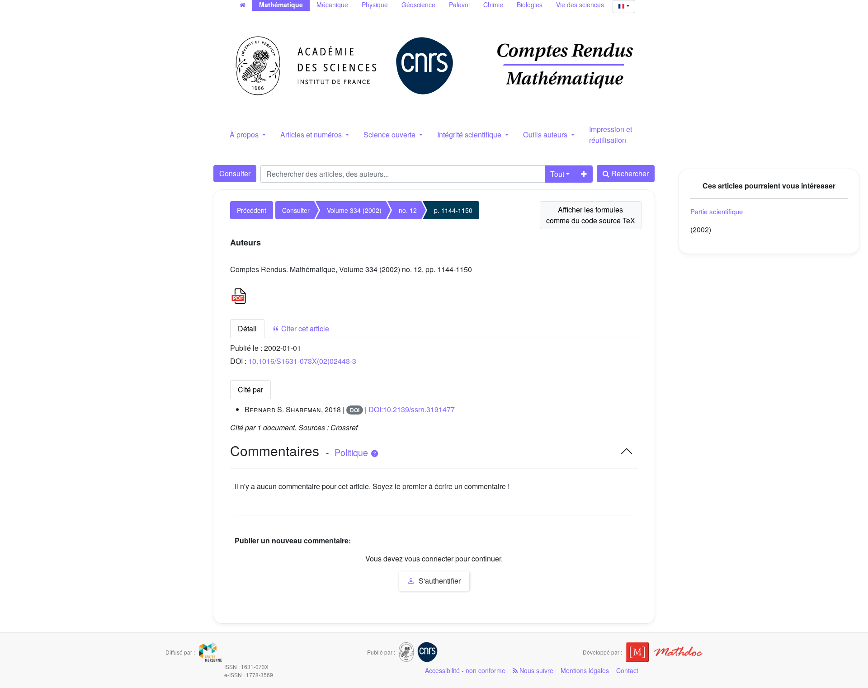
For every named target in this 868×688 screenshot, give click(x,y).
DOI (354, 410)
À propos (245, 134)
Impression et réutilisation (610, 134)
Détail (247, 328)
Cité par (250, 389)
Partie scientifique (716, 211)
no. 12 (408, 210)
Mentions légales (585, 670)
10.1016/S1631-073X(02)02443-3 (302, 361)
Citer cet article (304, 328)
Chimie (493, 4)
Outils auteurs (546, 134)
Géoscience (418, 4)
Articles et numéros (312, 134)
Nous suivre (535, 670)
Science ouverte (390, 134)
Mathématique (281, 4)
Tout (557, 174)
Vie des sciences (580, 4)
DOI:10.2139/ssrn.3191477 (411, 409)
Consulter (234, 173)
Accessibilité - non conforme (465, 670)
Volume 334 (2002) (354, 210)
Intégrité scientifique (470, 134)
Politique (352, 452)
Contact (627, 670)
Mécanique (332, 4)
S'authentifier (439, 580)
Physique (375, 4)
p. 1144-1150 (453, 210)
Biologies (529, 4)
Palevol (459, 4)
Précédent (251, 210)
